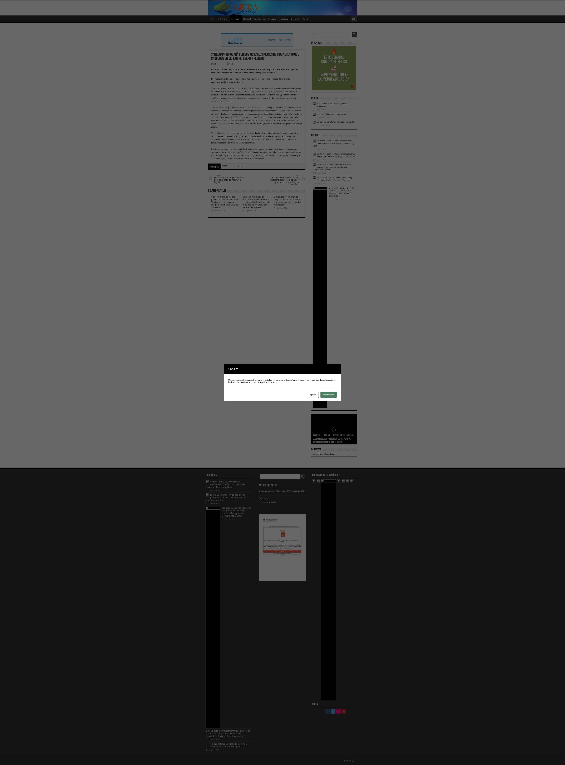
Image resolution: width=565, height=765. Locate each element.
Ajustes (313, 395)
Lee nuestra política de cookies (264, 382)
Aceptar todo (328, 395)
